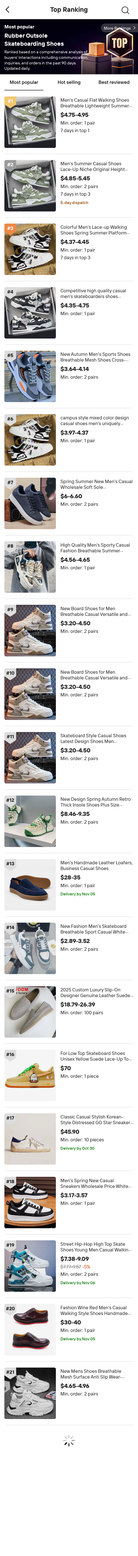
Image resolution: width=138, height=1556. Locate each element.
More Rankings (117, 28)
